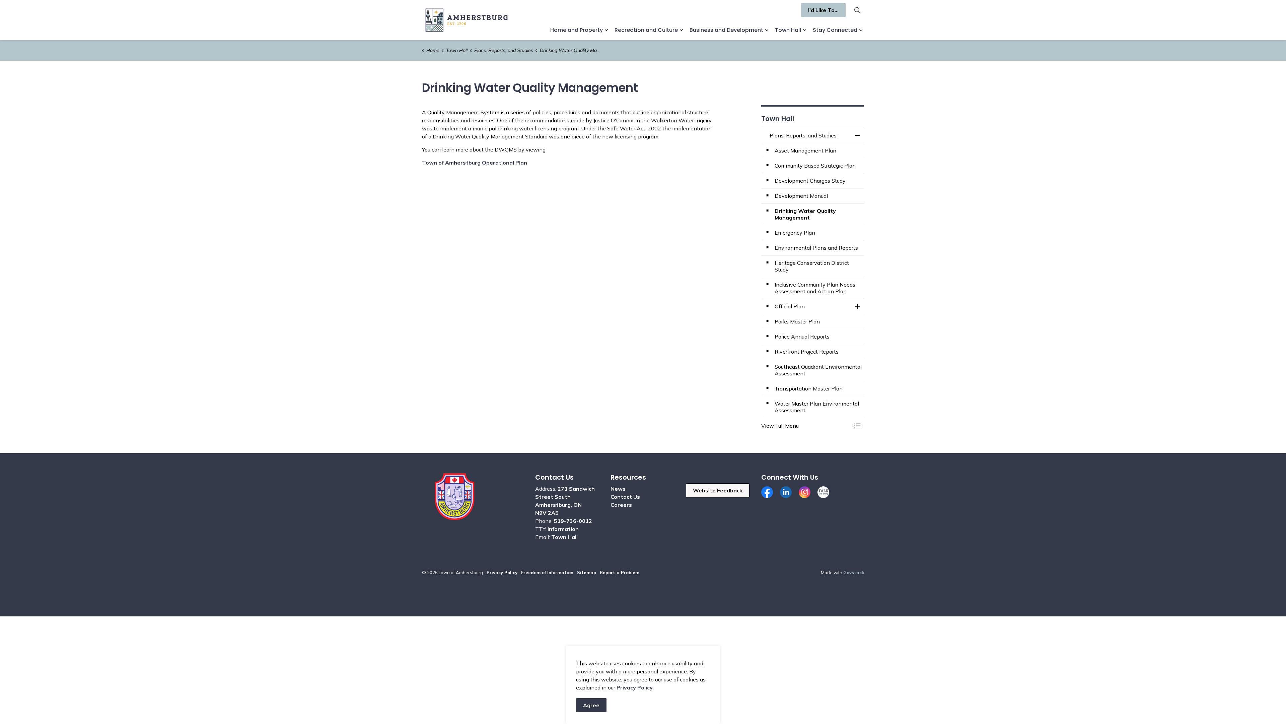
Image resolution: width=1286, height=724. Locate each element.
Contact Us (625, 496)
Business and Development (726, 30)
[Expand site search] (857, 10)
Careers (621, 504)
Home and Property (576, 30)
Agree (591, 705)
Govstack (853, 572)
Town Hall (788, 30)
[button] (806, 425)
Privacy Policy (635, 687)
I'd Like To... (823, 10)
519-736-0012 (573, 521)
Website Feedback (717, 490)
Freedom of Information (547, 572)
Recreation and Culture (646, 30)
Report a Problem (619, 572)
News (618, 488)
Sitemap (586, 572)
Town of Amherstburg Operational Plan (474, 162)
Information (563, 529)
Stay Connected (835, 30)
